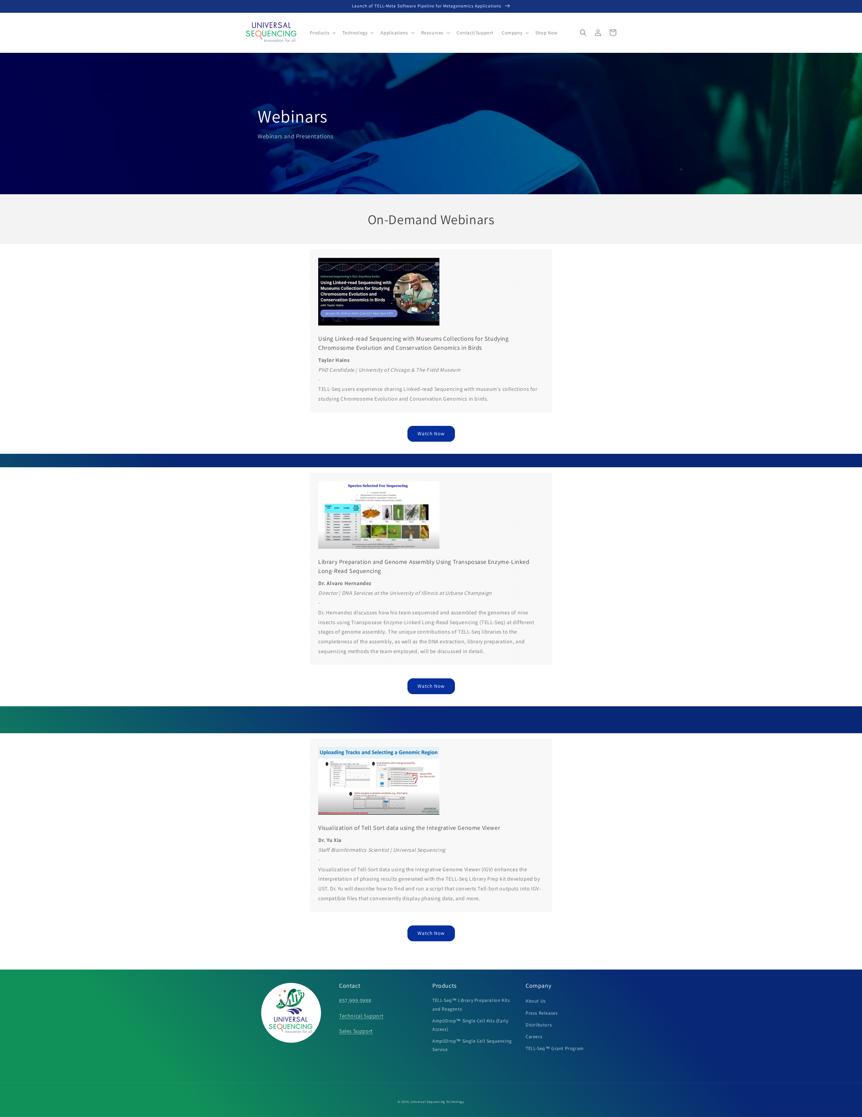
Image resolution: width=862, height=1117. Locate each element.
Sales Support (356, 1031)
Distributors (539, 1025)
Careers (534, 1037)
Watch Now (431, 433)
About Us (536, 1001)
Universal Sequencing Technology (437, 1101)
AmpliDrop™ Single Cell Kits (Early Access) (470, 1025)
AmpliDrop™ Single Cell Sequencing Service (472, 1045)
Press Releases (542, 1013)
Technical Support (361, 1015)
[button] (322, 33)
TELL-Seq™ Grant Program (555, 1048)
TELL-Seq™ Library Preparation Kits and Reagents (471, 1004)
